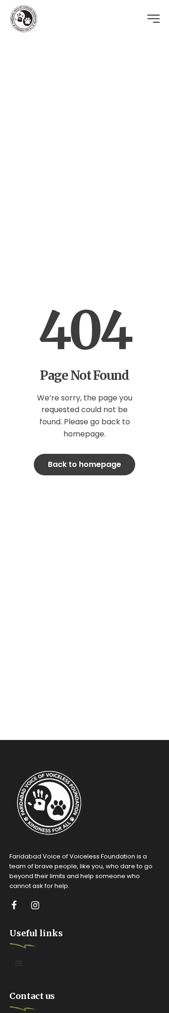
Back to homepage (84, 464)
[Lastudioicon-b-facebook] (14, 905)
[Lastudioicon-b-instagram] (35, 905)
